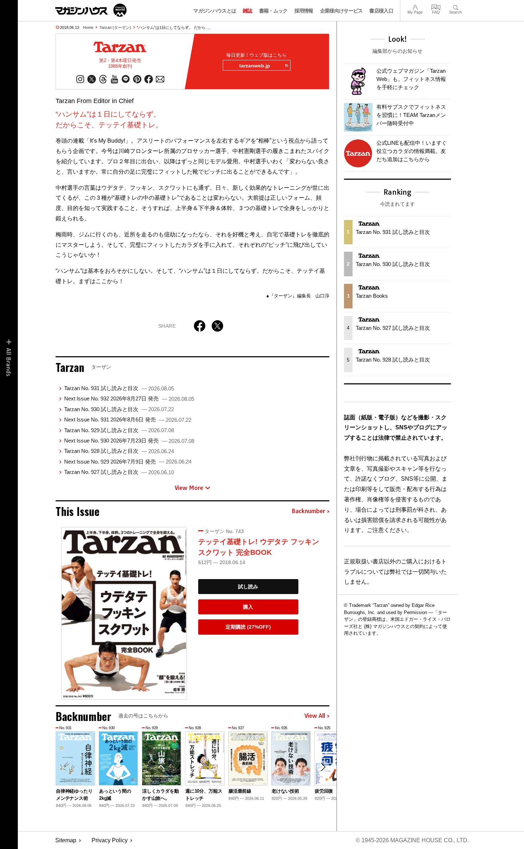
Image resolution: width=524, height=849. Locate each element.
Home (88, 27)
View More (189, 487)
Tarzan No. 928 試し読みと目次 (119, 451)
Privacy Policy (110, 840)
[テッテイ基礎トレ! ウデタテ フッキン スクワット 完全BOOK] (124, 613)
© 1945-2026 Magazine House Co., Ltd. (412, 840)
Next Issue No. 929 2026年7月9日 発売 (127, 462)
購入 (248, 607)
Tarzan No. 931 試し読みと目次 (119, 388)
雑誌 (247, 10)
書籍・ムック (273, 10)
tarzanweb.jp (254, 65)
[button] (323, 767)
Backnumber (308, 511)
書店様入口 (381, 10)
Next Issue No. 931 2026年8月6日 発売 (127, 419)
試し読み (248, 586)
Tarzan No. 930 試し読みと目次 (119, 409)
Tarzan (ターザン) (115, 27)
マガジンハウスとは (214, 10)
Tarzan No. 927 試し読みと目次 (119, 472)
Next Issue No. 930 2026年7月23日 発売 (129, 441)
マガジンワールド (91, 10)
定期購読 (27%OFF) (248, 627)
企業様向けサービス (341, 10)
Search (455, 7)
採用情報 (303, 10)
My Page (415, 7)
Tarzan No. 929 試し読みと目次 (119, 430)
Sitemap (65, 840)
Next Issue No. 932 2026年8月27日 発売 (129, 398)
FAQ (436, 7)
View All (314, 716)
